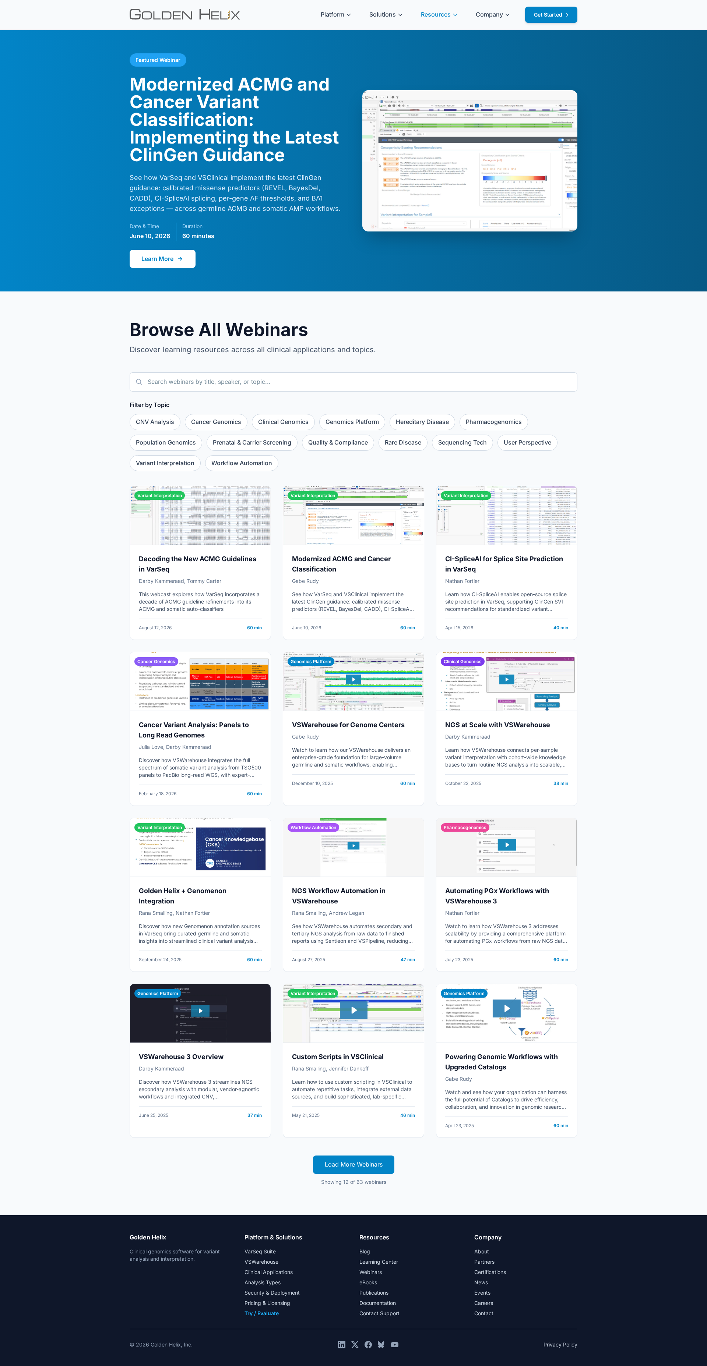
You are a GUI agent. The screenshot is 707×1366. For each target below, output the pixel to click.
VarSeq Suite (260, 1251)
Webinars (370, 1272)
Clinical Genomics (283, 421)
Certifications (490, 1272)
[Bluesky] (381, 1344)
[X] (355, 1344)
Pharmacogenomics (494, 421)
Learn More (157, 258)
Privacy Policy (560, 1344)
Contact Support (379, 1313)
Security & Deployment (272, 1292)
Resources (436, 14)
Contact (483, 1313)
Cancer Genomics (216, 421)
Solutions (382, 14)
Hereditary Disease (422, 421)
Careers (483, 1303)
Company (489, 14)
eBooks (368, 1282)
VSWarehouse (261, 1262)
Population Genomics (166, 442)
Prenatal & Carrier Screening (252, 442)
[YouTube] (394, 1344)
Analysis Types (263, 1282)
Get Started (551, 14)
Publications (373, 1292)
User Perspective (527, 442)
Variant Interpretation (165, 463)
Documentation (377, 1303)
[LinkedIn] (341, 1344)
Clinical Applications (269, 1272)
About (481, 1251)
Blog (364, 1251)
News (481, 1282)
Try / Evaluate (262, 1313)
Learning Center (378, 1262)
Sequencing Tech (462, 442)
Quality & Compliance (338, 442)
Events (482, 1292)
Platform (332, 14)
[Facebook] (368, 1344)
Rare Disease (403, 442)
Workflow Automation (241, 463)
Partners (484, 1262)
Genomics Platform (352, 421)
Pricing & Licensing (267, 1303)
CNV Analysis (155, 421)
